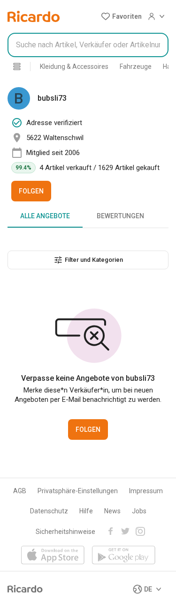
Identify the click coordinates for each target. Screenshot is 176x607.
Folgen (31, 191)
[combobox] (88, 45)
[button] (121, 16)
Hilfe (86, 511)
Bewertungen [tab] (120, 216)
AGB (19, 491)
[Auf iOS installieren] (52, 556)
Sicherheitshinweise (65, 531)
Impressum (146, 491)
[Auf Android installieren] (123, 556)
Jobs (139, 511)
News (112, 511)
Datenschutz (49, 511)
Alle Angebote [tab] (45, 216)
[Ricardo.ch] (34, 16)
